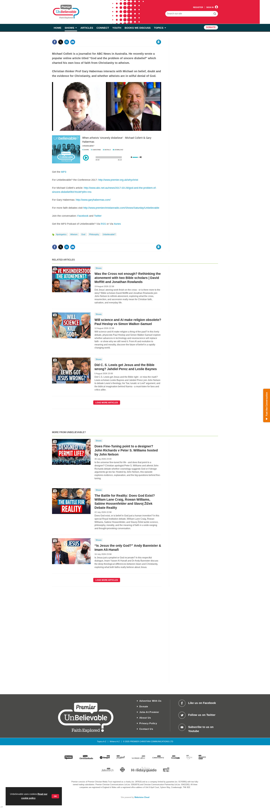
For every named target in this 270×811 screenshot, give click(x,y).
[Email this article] (72, 42)
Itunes (117, 223)
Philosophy (94, 234)
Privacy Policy (148, 723)
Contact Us (146, 729)
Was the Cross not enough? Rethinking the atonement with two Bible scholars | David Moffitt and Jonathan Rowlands (127, 278)
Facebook (82, 215)
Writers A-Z (115, 741)
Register (198, 7)
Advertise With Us (150, 701)
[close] (161, 36)
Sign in (125, 36)
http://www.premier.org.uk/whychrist (118, 179)
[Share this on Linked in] (66, 42)
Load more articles (106, 402)
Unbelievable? (109, 234)
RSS (103, 223)
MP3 (63, 171)
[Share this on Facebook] (54, 42)
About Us (145, 718)
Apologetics (61, 234)
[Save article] (158, 42)
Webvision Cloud (141, 797)
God (83, 234)
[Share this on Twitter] (60, 42)
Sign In (210, 7)
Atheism (74, 234)
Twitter (98, 215)
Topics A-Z (101, 741)
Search (214, 14)
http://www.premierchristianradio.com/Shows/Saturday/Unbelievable (121, 207)
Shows (99, 268)
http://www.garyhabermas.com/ (93, 199)
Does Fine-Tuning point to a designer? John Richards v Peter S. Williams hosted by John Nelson (126, 450)
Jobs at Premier (149, 712)
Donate (143, 706)
